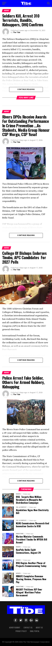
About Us (39, 627)
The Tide (16, 32)
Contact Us (28, 627)
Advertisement (14, 627)
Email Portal (34, 631)
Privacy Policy (21, 631)
